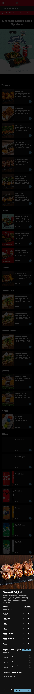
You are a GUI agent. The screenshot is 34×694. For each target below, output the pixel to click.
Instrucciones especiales (12, 672)
